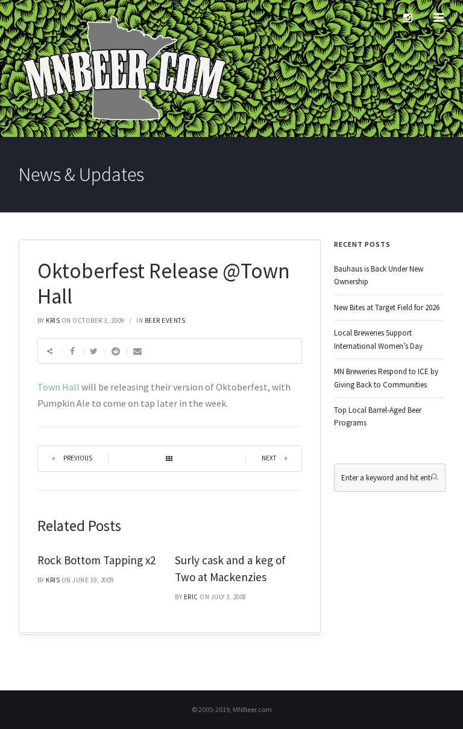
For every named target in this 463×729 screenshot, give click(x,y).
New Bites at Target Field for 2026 (386, 307)
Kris (53, 320)
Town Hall (59, 387)
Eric (191, 597)
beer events (165, 320)
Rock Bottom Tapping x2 (96, 560)
